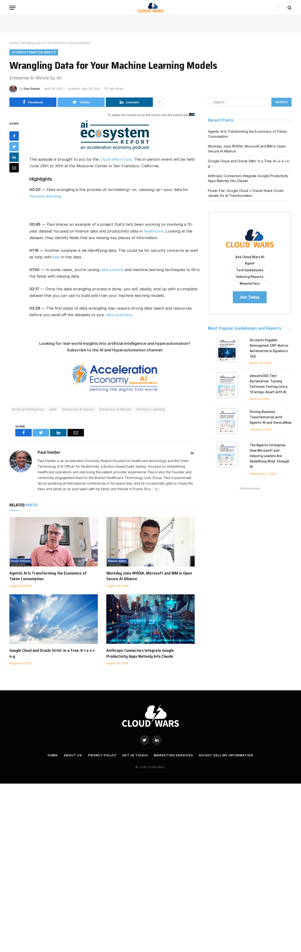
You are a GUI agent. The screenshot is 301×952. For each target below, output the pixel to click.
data (53, 409)
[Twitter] (14, 146)
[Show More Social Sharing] (159, 102)
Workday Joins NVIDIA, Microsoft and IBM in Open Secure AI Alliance (149, 576)
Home (13, 43)
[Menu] (12, 7)
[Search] (289, 7)
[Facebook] (14, 136)
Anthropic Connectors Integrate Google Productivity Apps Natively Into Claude (140, 653)
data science (111, 269)
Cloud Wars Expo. (116, 159)
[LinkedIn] (14, 157)
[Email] (14, 167)
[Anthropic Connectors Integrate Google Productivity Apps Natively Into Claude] (150, 619)
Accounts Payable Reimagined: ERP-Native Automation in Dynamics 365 (269, 348)
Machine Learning (151, 409)
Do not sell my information (226, 755)
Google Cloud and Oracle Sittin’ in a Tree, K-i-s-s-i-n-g (52, 653)
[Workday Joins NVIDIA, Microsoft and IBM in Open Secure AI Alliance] (150, 542)
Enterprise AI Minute (115, 409)
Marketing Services (173, 755)
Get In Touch (135, 755)
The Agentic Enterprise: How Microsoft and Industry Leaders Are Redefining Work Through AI (269, 456)
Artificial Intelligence (28, 409)
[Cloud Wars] (151, 7)
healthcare (153, 231)
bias (56, 257)
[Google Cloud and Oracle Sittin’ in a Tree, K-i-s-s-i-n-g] (53, 619)
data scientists (119, 314)
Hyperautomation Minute (34, 52)
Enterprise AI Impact (78, 409)
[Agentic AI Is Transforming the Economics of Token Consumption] (53, 542)
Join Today (250, 297)
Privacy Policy (102, 755)
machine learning (45, 196)
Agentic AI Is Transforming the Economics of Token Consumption (48, 576)
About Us (73, 755)
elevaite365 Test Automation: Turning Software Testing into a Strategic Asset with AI (268, 384)
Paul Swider (32, 88)
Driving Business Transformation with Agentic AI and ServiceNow (271, 417)
